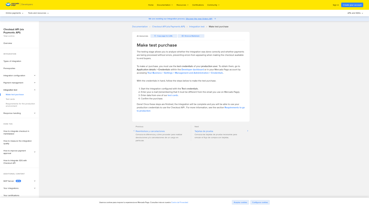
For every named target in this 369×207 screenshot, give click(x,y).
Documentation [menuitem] (164, 5)
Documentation (140, 26)
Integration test (197, 26)
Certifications (198, 4)
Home (151, 4)
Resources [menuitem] (181, 5)
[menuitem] (14, 13)
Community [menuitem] (212, 5)
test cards (173, 95)
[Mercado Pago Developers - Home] (19, 5)
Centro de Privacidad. (179, 202)
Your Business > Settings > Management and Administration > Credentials (185, 72)
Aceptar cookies (240, 202)
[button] (19, 75)
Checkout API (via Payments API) (168, 26)
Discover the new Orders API (199, 18)
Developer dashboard (192, 69)
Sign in (336, 4)
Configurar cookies (260, 202)
